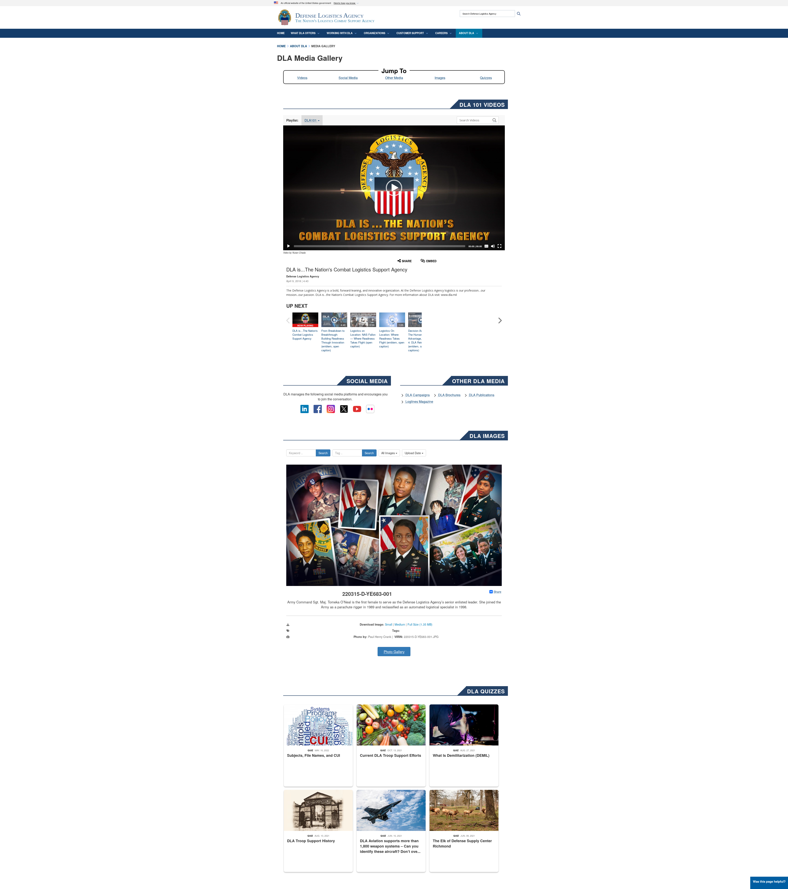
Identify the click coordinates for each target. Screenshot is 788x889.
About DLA (466, 33)
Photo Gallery (394, 651)
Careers (441, 33)
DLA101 (311, 120)
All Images (388, 453)
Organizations (374, 33)
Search (323, 453)
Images (440, 77)
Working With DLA (340, 33)
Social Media (348, 77)
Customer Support (410, 33)
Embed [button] (431, 261)
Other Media (394, 77)
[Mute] (493, 246)
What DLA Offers (303, 33)
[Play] (288, 246)
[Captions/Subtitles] (486, 246)
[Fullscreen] (499, 246)
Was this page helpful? (769, 881)
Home (281, 33)
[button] (347, 3)
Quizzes (486, 77)
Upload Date (413, 453)
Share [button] (407, 261)
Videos (302, 77)
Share (497, 591)
